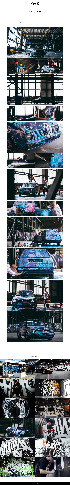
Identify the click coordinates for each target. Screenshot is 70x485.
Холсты (29, 8)
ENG (47, 8)
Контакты (42, 8)
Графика (34, 8)
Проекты (24, 8)
